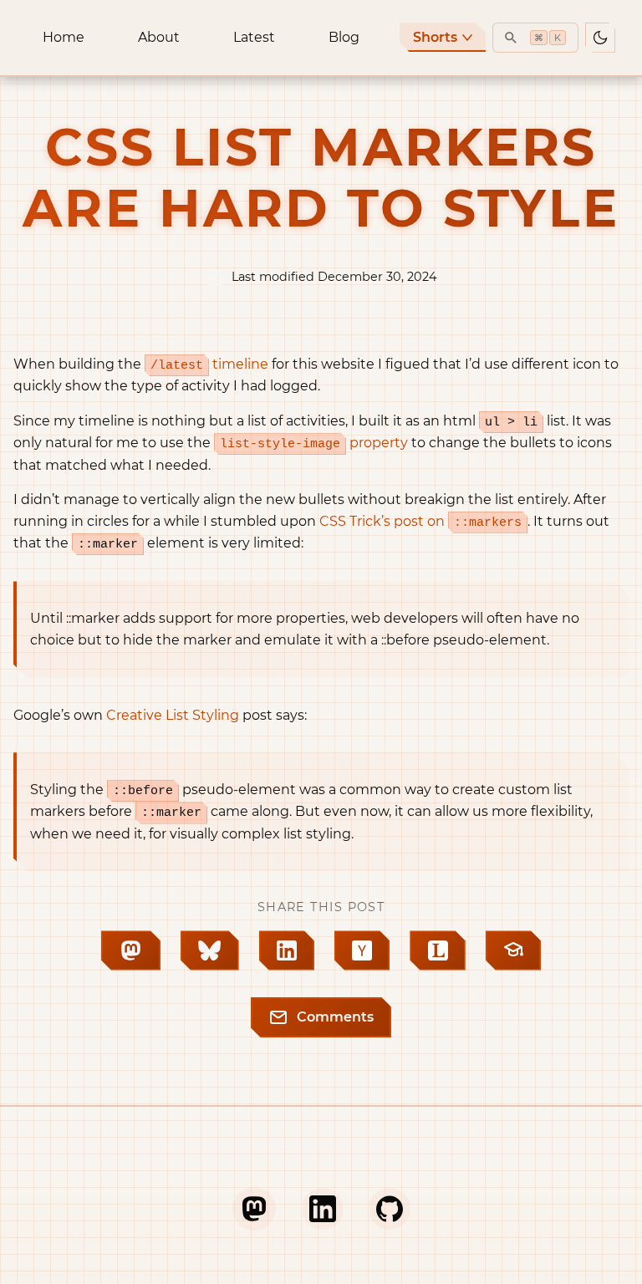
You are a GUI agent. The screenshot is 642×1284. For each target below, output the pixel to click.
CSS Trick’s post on (420, 521)
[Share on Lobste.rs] (437, 950)
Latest (254, 37)
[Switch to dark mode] (600, 38)
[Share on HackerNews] (362, 950)
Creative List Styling (172, 715)
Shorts (435, 37)
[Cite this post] (513, 950)
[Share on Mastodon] (130, 950)
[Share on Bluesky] (210, 950)
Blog (344, 37)
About (159, 37)
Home (63, 37)
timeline (209, 364)
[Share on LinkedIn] (286, 950)
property (314, 443)
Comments (335, 1017)
